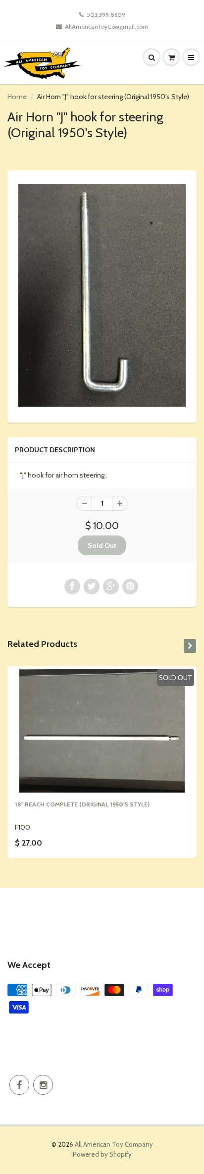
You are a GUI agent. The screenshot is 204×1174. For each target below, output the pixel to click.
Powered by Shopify (102, 1154)
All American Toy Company (114, 1144)
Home (17, 96)
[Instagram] (43, 1085)
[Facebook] (19, 1085)
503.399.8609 (106, 14)
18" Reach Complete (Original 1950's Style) (82, 804)
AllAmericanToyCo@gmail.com (106, 26)
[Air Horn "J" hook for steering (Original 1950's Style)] (102, 295)
